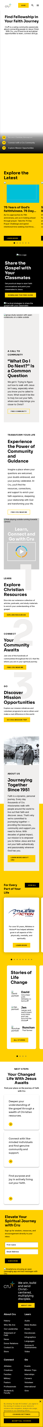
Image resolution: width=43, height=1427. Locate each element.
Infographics (30, 1337)
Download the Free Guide (20, 295)
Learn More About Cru (20, 859)
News (6, 1339)
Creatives (8, 1370)
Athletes (7, 1366)
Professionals (10, 1386)
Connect (9, 1359)
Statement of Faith (9, 1334)
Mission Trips (30, 1370)
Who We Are (9, 1325)
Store (6, 1351)
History (7, 1320)
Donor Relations (11, 1343)
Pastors (7, 1382)
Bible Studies (30, 1325)
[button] (14, 243)
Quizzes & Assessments (30, 1346)
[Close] (40, 1401)
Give (23, 5)
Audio (27, 1320)
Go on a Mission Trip (17, 720)
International (30, 1386)
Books (27, 1329)
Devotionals (29, 1333)
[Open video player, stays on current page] (21, 552)
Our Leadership (11, 1329)
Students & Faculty (8, 1391)
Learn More (12, 238)
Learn (27, 1314)
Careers (28, 1378)
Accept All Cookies (21, 1421)
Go (26, 1359)
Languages (29, 1341)
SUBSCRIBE (13, 1261)
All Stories (19, 1040)
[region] (21, 1413)
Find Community (19, 411)
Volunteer (28, 1382)
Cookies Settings (21, 1414)
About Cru (26, 1305)
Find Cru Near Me (19, 512)
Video (27, 1351)
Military (7, 1378)
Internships (29, 1374)
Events (27, 1366)
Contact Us (9, 1347)
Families (7, 1374)
